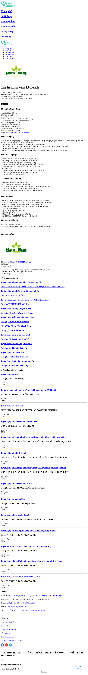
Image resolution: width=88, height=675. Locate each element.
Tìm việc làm (8, 21)
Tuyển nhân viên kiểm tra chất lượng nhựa (20, 291)
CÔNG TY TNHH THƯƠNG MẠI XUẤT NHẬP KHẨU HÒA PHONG (32, 286)
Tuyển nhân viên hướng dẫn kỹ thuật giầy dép (21, 282)
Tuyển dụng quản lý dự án (12, 352)
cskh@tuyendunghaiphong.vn (16, 606)
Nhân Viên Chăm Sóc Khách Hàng (16, 326)
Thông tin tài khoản (7, 637)
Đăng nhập (7, 31)
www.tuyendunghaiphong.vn (17, 596)
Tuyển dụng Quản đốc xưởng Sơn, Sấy (18, 361)
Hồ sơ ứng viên (6, 633)
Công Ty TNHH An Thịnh (12, 330)
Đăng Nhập (9, 58)
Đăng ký (6, 36)
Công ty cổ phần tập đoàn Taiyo (15, 348)
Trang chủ (6, 11)
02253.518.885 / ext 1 (16, 603)
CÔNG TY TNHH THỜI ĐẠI (14, 295)
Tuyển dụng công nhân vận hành (15, 335)
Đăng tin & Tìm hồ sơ (8, 622)
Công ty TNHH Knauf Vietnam (15, 322)
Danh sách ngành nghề (8, 629)
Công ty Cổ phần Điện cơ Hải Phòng (17, 313)
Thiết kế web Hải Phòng (16, 610)
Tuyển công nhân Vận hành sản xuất (17, 317)
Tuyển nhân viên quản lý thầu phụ (16, 344)
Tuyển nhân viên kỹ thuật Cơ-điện (16, 308)
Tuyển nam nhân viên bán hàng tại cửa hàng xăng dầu (25, 300)
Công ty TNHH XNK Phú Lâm (15, 304)
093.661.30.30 (30, 603)
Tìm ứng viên (8, 26)
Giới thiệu (6, 16)
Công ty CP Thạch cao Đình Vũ (15, 339)
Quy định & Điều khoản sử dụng (12, 640)
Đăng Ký (8, 56)
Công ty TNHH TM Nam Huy (20, 262)
